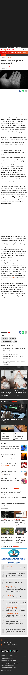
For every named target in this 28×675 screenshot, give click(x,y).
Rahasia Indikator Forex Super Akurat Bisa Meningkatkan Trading (19, 540)
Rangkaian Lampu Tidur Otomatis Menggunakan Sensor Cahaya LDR (15, 609)
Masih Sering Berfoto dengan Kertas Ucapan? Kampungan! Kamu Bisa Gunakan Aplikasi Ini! (16, 589)
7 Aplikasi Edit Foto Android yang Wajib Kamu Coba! (15, 616)
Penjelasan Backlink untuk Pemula (8, 472)
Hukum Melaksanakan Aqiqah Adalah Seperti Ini (19, 436)
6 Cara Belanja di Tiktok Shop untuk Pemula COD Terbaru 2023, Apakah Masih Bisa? (10, 480)
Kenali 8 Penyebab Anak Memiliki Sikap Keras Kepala (6, 394)
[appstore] (5, 652)
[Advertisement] (14, 23)
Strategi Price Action (7, 520)
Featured (9, 57)
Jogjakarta (11, 278)
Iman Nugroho (5, 67)
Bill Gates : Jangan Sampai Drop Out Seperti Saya (13, 498)
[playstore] (14, 652)
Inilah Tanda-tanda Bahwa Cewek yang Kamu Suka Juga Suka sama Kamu (15, 631)
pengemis (5, 338)
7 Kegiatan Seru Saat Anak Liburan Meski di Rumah (20, 392)
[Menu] (2, 49)
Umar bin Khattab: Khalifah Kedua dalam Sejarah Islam (14, 362)
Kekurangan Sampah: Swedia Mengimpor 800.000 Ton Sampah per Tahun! (12, 491)
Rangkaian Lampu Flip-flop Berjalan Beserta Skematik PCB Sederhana (14, 623)
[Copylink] (26, 91)
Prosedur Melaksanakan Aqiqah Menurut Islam (5, 436)
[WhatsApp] (23, 91)
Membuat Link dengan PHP (13, 597)
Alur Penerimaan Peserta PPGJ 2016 (16, 568)
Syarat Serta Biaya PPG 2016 (14, 582)
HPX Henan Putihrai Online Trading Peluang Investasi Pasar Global (19, 523)
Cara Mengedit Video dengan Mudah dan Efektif (12, 420)
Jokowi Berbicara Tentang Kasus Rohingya (13, 503)
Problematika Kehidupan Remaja (10, 464)
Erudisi (3, 57)
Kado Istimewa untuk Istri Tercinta (8, 455)
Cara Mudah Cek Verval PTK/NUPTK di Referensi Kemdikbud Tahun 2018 (16, 603)
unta (15, 341)
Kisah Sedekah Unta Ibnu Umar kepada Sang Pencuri (14, 349)
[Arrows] (2, 379)
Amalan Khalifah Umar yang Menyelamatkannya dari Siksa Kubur (13, 355)
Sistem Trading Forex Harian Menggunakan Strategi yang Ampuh (7, 539)
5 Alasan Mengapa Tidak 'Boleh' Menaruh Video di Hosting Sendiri (10, 447)
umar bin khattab (7, 341)
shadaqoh (13, 338)
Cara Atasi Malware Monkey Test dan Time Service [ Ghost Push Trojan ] (15, 575)
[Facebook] (20, 91)
